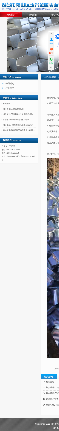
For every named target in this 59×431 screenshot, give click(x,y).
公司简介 (33, 14)
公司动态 (10, 83)
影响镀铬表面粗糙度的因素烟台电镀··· (19, 130)
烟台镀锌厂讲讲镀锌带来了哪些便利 (18, 114)
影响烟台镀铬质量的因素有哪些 (16, 119)
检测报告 (6, 104)
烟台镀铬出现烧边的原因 (13, 109)
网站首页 (11, 14)
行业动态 (10, 88)
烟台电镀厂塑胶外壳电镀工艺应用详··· (19, 125)
